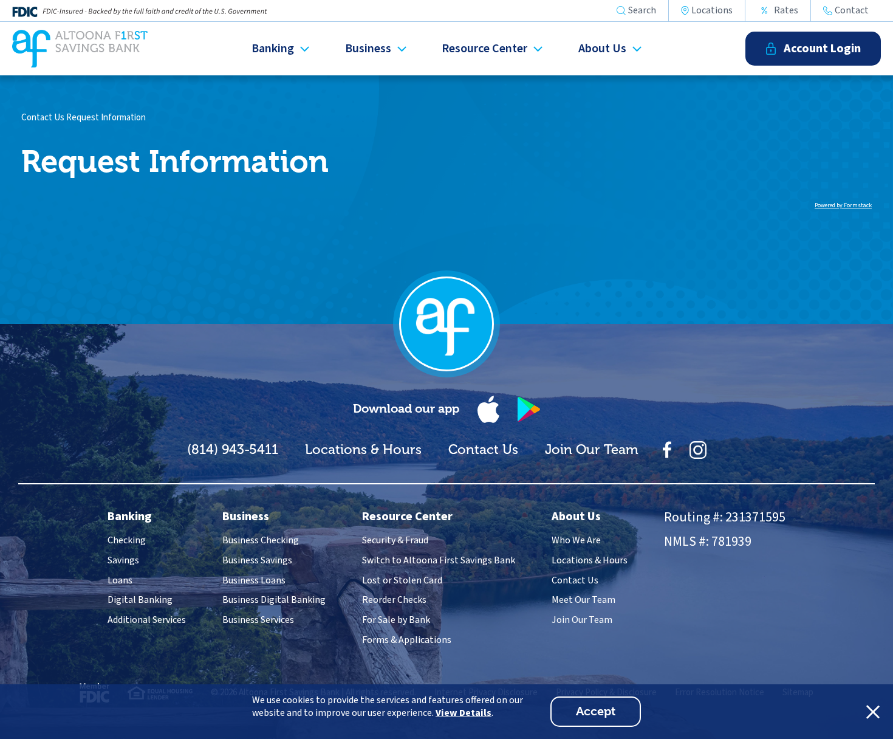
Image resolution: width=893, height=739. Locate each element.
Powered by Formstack (843, 205)
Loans (120, 580)
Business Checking (260, 540)
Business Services (258, 620)
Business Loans (254, 580)
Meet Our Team (583, 600)
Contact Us (42, 117)
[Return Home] (80, 48)
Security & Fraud (395, 540)
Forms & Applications (406, 640)
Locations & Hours (363, 449)
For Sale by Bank (396, 620)
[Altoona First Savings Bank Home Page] (446, 323)
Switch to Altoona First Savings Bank (438, 560)
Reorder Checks (394, 600)
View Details (463, 713)
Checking (127, 540)
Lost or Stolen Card (402, 580)
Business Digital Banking (274, 600)
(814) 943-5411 (232, 449)
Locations (712, 10)
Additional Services (147, 620)
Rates (786, 10)
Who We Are (576, 540)
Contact (852, 10)
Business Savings (257, 560)
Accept (608, 715)
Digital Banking (140, 600)
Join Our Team (591, 449)
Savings (123, 560)
